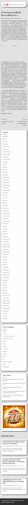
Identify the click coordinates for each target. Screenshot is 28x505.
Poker (4, 356)
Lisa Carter (18, 18)
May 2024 (5, 200)
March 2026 (5, 144)
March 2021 (5, 293)
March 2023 (5, 236)
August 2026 (5, 136)
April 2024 (5, 203)
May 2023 (5, 231)
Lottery (4, 354)
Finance (4, 343)
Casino (4, 333)
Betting (4, 331)
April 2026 (5, 141)
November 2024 (6, 185)
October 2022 (6, 249)
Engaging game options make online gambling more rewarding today (13, 481)
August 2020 (5, 311)
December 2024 (6, 182)
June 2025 (5, 167)
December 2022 (6, 244)
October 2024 (6, 187)
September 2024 (6, 190)
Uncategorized (6, 367)
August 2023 (5, 223)
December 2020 (6, 300)
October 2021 (6, 277)
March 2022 (5, 267)
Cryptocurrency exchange (8, 336)
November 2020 (6, 303)
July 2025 (5, 164)
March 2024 (5, 205)
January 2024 (6, 210)
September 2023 (6, 221)
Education (5, 341)
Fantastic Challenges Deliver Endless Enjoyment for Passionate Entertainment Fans (13, 461)
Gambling (8, 113)
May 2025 (5, 169)
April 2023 (5, 234)
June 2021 (5, 285)
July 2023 (5, 226)
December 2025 (6, 151)
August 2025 (5, 162)
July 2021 (5, 282)
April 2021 (5, 290)
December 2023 (6, 213)
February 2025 (6, 177)
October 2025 (6, 157)
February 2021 (6, 295)
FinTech (4, 346)
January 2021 (6, 298)
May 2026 (5, 139)
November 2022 (6, 246)
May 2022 (5, 262)
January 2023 (6, 241)
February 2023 (6, 239)
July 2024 (5, 195)
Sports (4, 364)
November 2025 (6, 154)
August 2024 (5, 192)
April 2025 (5, 172)
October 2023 (6, 218)
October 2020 (6, 305)
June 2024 (5, 198)
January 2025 (6, 180)
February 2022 (6, 269)
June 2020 (5, 316)
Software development (7, 361)
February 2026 (6, 146)
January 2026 (6, 149)
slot (3, 359)
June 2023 (5, 228)
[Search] (24, 4)
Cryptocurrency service (8, 338)
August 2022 (5, 254)
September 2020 (6, 308)
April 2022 (5, 264)
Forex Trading (6, 349)
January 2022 (6, 272)
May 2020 (5, 318)
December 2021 (6, 275)
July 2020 (5, 313)
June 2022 (5, 259)
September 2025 (6, 159)
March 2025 (5, 174)
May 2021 (5, 287)
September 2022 (6, 252)
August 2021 (5, 280)
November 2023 (6, 216)
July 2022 (5, 257)
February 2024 (6, 208)
